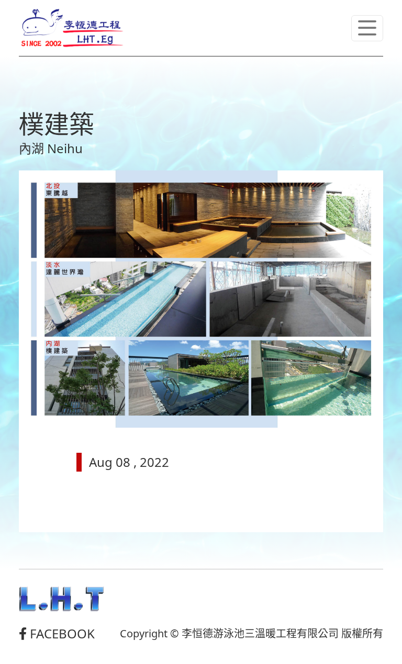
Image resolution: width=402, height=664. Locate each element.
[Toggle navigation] (367, 28)
